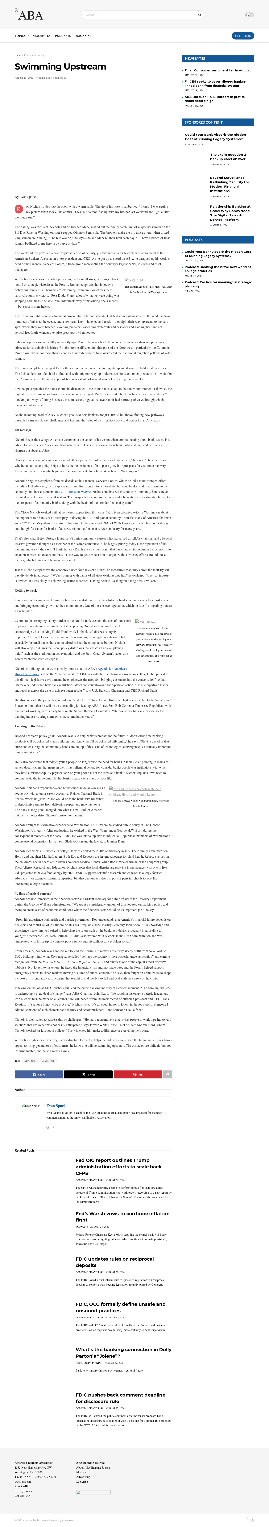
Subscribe (82, 1482)
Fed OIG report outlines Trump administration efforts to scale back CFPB (119, 1166)
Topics (20, 35)
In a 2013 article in (73, 491)
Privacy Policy (23, 1491)
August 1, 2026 (219, 225)
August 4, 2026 (193, 275)
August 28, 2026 (115, 1180)
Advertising (83, 1477)
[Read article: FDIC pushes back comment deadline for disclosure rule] (42, 1411)
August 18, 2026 (219, 164)
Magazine (83, 35)
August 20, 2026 (194, 144)
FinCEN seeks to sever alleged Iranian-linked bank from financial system (215, 84)
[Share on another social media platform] (167, 1074)
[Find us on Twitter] (252, 1520)
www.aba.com (23, 1482)
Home (18, 55)
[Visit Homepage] (44, 14)
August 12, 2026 (219, 196)
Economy (82, 1226)
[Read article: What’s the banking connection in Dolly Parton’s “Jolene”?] (42, 1366)
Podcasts (63, 35)
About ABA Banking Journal (93, 1467)
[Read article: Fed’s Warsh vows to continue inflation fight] (42, 1230)
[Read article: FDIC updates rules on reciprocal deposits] (42, 1275)
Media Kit (82, 1472)
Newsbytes (41, 35)
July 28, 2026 (192, 291)
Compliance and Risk (90, 1180)
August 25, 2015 (24, 77)
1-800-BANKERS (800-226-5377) (35, 1477)
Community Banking (34, 55)
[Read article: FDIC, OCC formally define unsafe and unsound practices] (42, 1320)
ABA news (30, 1060)
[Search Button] (200, 15)
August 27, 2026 (115, 1272)
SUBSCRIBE (243, 35)
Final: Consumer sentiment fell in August (218, 70)
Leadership (48, 1060)
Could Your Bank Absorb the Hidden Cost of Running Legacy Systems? (218, 254)
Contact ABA (22, 1496)
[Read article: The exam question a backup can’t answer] (194, 161)
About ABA (22, 1486)
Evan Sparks (56, 1105)
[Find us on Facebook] (247, 1520)
